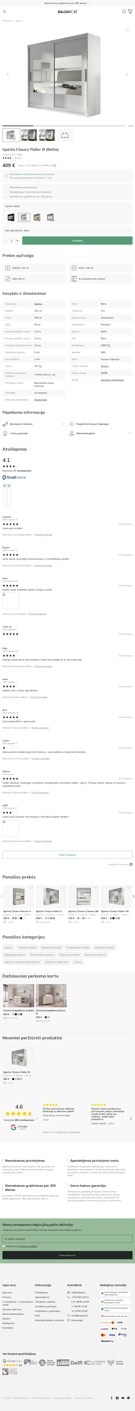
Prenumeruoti (67, 1255)
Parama (6, 1297)
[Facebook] (113, 1398)
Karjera (6, 1318)
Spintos (19, 20)
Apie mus (7, 1292)
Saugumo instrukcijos (112, 379)
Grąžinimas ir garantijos (47, 1311)
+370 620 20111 (80, 1297)
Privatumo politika (41, 1398)
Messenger (77, 1320)
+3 (89, 918)
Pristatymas (41, 1292)
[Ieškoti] (124, 12)
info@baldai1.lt (79, 1315)
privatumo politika (27, 1246)
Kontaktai (7, 1327)
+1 (24, 918)
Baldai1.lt (7, 20)
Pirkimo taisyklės (83, 1398)
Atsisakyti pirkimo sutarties (49, 1320)
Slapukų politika (62, 1398)
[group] (59, 1116)
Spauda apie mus (11, 1309)
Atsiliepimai (8, 1323)
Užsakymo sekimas (45, 1301)
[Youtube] (124, 1398)
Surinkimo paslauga (45, 1306)
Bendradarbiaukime (13, 1313)
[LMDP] (109, 345)
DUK (37, 1315)
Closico (105, 366)
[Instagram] (118, 1398)
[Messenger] (130, 1398)
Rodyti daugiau (67, 854)
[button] (67, 3)
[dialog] (32, 176)
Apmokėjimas (42, 1297)
